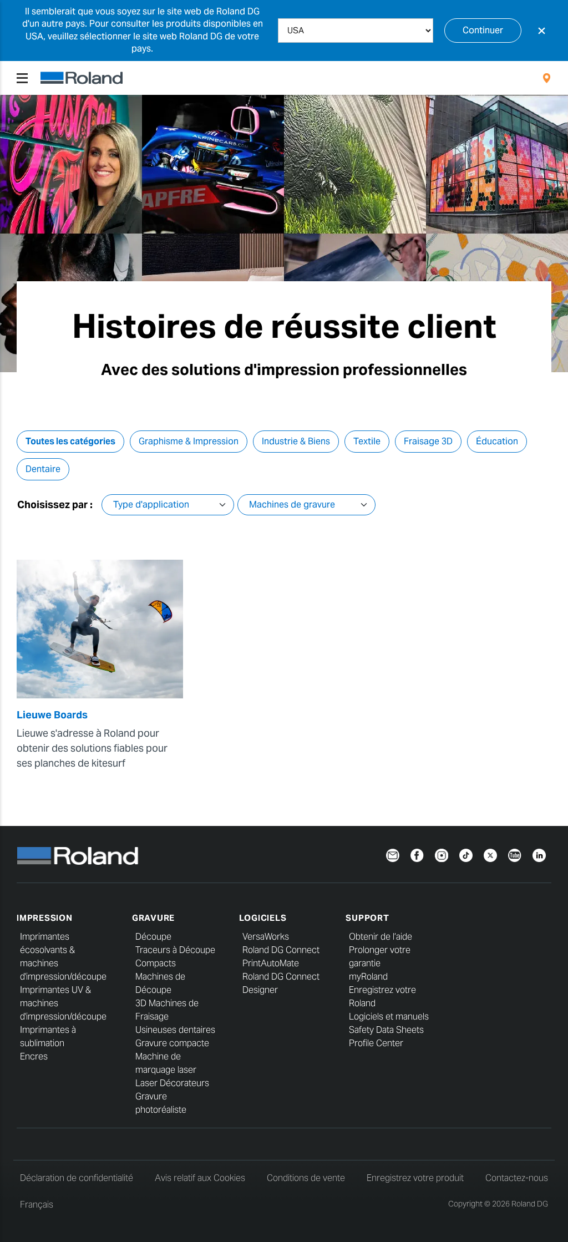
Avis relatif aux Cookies (200, 1178)
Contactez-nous (516, 1178)
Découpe (153, 936)
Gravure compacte (172, 1043)
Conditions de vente (306, 1178)
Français (36, 1204)
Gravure (153, 918)
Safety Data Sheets (386, 1030)
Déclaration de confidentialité (76, 1178)
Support (367, 918)
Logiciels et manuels (389, 1016)
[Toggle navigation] (22, 78)
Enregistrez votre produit (415, 1178)
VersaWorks (265, 936)
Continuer (483, 30)
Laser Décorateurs (172, 1083)
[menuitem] (546, 78)
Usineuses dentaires (175, 1030)
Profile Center (376, 1043)
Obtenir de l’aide (380, 936)
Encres (34, 1056)
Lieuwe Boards (52, 714)
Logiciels (263, 918)
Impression (45, 918)
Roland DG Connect (281, 950)
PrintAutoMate (270, 963)
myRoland (368, 976)
